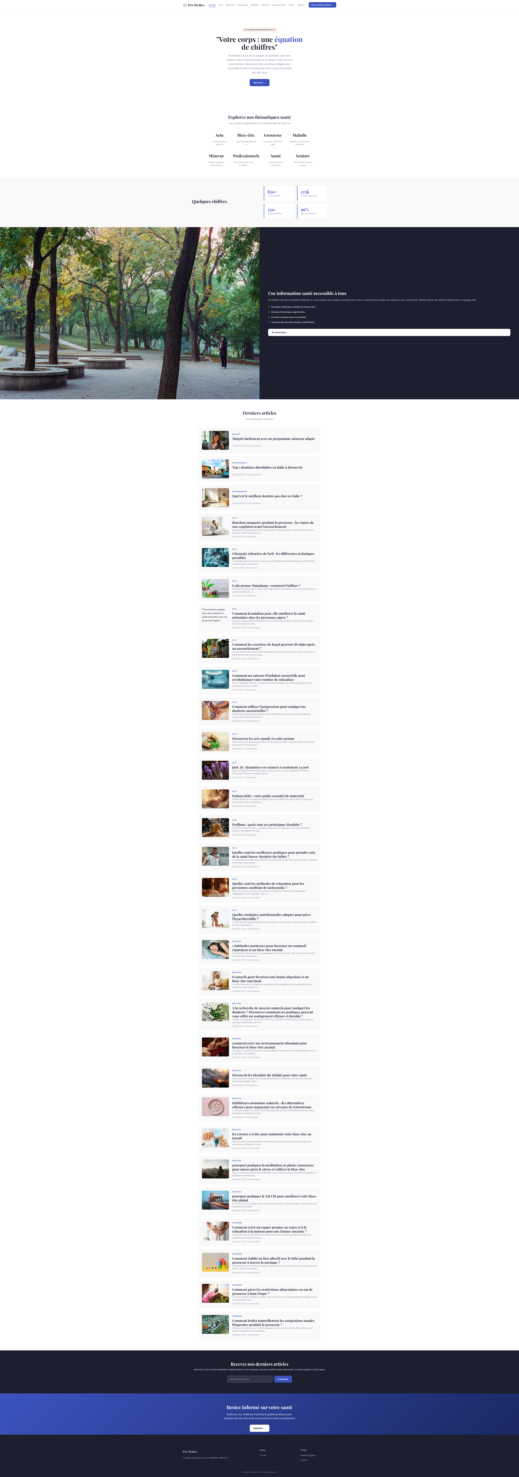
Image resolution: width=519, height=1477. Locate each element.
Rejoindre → (260, 1428)
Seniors (300, 5)
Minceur (265, 5)
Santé (291, 5)
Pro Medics (193, 5)
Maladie (254, 5)
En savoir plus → (280, 332)
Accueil (212, 5)
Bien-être (230, 5)
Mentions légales (308, 1455)
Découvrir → (259, 82)
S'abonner (283, 1379)
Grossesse (243, 5)
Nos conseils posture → (322, 5)
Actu (221, 5)
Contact (304, 1460)
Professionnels (279, 5)
